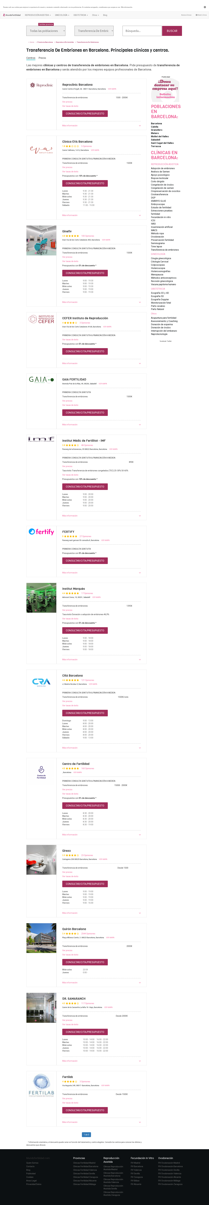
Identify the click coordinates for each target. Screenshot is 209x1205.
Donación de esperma (162, 324)
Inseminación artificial (162, 227)
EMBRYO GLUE (158, 201)
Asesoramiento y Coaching (164, 321)
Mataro (155, 133)
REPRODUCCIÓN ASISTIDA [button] (37, 15)
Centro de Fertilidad (75, 764)
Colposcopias (158, 265)
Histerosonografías (160, 271)
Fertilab (67, 1077)
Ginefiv (67, 231)
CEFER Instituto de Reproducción (85, 318)
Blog (105, 15)
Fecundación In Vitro (142, 1158)
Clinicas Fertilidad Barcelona (85, 1166)
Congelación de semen (162, 188)
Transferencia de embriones (165, 249)
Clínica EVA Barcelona (77, 142)
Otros (154, 313)
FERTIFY (68, 532)
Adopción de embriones (163, 168)
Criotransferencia (159, 194)
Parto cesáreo (158, 306)
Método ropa (157, 233)
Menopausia (157, 274)
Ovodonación (157, 236)
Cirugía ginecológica (161, 258)
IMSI (153, 223)
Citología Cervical (159, 261)
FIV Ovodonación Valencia (169, 1173)
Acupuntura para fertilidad (163, 318)
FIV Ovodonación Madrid (169, 1163)
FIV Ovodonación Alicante (169, 1177)
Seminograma (158, 243)
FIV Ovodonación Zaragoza (170, 1184)
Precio (42, 57)
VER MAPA (112, 89)
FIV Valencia (136, 1170)
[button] (101, 125)
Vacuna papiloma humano (163, 284)
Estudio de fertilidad (161, 207)
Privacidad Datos (33, 1184)
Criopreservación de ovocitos (165, 191)
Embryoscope (158, 204)
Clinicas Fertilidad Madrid (84, 1163)
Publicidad (31, 1173)
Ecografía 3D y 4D (160, 293)
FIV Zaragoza (137, 1177)
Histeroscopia (158, 268)
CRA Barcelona (72, 676)
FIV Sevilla (135, 1173)
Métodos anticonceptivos (163, 278)
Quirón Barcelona (74, 929)
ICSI (153, 220)
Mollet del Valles (160, 136)
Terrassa (156, 146)
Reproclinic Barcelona (77, 85)
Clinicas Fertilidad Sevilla (84, 1173)
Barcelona (156, 123)
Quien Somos (32, 1163)
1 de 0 (86, 1135)
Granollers (156, 130)
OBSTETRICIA (158, 288)
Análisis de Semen (160, 171)
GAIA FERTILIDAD (74, 379)
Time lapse (156, 246)
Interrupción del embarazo (164, 330)
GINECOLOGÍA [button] (61, 15)
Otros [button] (95, 15)
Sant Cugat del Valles (162, 143)
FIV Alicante (136, 1184)
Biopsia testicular (159, 178)
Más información (126, 7)
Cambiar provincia (46, 24)
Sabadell (155, 139)
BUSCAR (172, 31)
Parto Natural (157, 309)
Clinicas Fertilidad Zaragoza (85, 1177)
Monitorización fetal (161, 302)
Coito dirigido (157, 181)
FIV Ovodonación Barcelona (170, 1166)
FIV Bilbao (135, 1181)
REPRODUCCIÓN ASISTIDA (164, 164)
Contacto (30, 1166)
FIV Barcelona (137, 1166)
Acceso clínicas (186, 15)
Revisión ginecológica (162, 281)
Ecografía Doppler (160, 299)
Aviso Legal (31, 1181)
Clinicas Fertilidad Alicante (85, 1181)
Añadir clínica (202, 15)
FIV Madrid (135, 1163)
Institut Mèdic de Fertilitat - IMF (84, 441)
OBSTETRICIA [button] (80, 15)
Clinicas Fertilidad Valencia (85, 1170)
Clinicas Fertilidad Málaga (84, 1184)
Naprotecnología (159, 334)
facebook (163, 341)
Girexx (66, 851)
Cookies (29, 1177)
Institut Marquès (73, 589)
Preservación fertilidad (162, 240)
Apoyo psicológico (160, 175)
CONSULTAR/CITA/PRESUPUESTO (85, 113)
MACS (154, 230)
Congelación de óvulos (162, 184)
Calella (154, 126)
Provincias (79, 1158)
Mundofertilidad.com (38, 1158)
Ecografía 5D (157, 296)
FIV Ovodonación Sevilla (168, 1170)
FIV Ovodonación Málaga (169, 1181)
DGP (153, 197)
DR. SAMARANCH (74, 999)
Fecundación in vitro (161, 217)
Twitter (169, 341)
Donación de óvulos (161, 327)
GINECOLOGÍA (158, 254)
